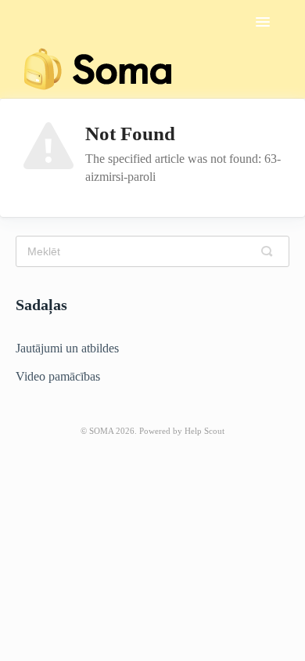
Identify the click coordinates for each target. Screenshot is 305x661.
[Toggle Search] (270, 251)
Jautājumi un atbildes (67, 348)
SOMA (101, 430)
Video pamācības (58, 376)
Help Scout (204, 430)
